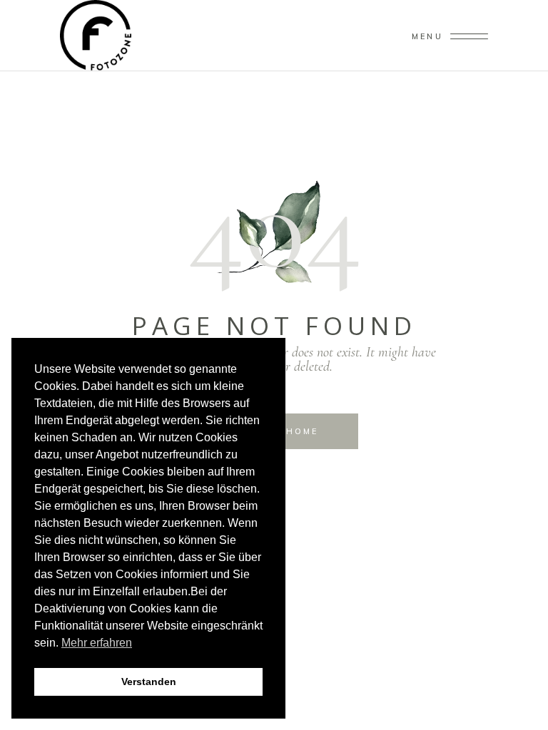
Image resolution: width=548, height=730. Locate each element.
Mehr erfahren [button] (96, 643)
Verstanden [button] (148, 681)
